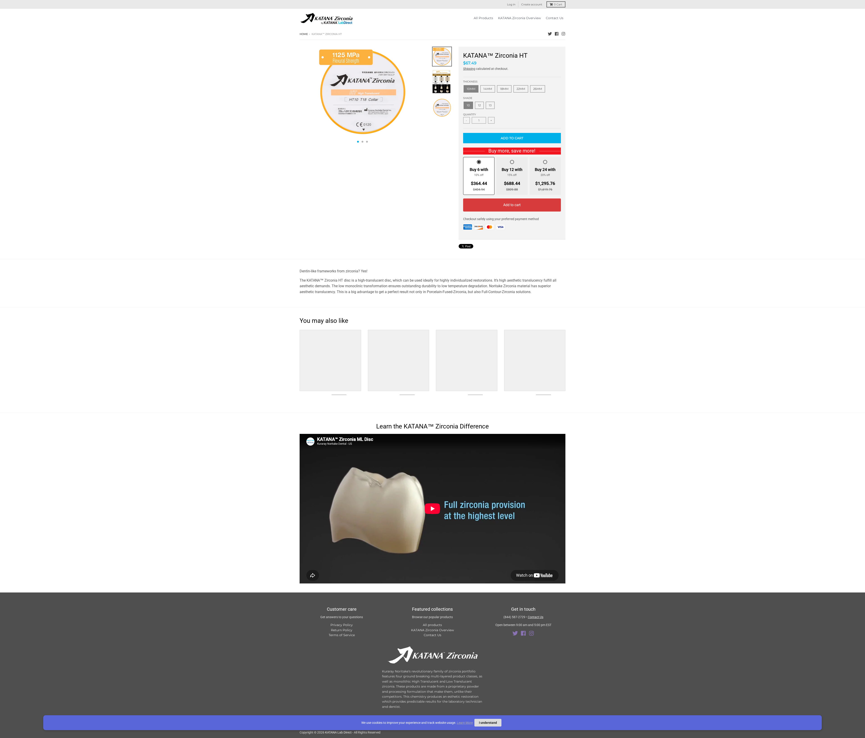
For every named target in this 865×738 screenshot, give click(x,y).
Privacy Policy (341, 625)
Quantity (469, 114)
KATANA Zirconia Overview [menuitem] (519, 18)
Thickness (470, 81)
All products (432, 625)
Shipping (469, 69)
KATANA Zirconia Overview (432, 630)
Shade (467, 98)
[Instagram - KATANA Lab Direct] (563, 34)
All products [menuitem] (483, 18)
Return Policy (341, 630)
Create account (531, 4)
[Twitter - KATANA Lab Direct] (550, 34)
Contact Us (432, 635)
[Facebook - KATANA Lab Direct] (557, 34)
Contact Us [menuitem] (554, 18)
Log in (511, 4)
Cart (558, 4)
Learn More (465, 722)
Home (304, 34)
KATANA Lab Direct (338, 732)
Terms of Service (342, 635)
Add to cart (512, 205)
